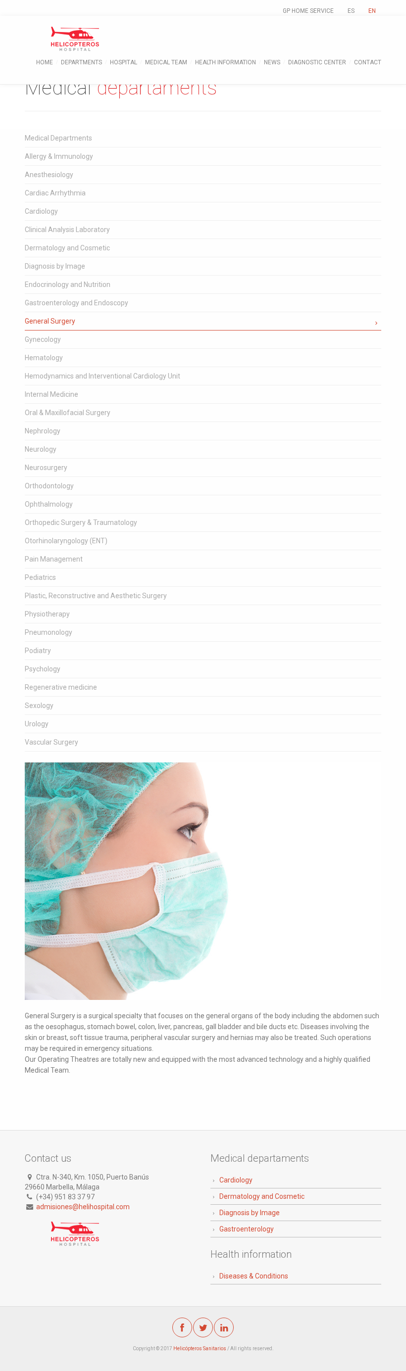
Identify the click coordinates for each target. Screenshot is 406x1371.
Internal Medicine (51, 394)
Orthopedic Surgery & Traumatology (81, 522)
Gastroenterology (246, 1229)
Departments (81, 62)
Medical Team (166, 62)
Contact (367, 62)
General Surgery (50, 321)
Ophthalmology (49, 504)
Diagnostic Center (317, 62)
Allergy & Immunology (59, 156)
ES (351, 11)
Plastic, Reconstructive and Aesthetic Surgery (96, 596)
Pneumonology (48, 632)
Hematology (44, 358)
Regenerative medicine (61, 687)
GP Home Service (308, 11)
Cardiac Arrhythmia (55, 193)
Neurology (40, 449)
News (272, 62)
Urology (37, 724)
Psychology (42, 669)
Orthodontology (49, 486)
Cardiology (41, 211)
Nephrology (42, 431)
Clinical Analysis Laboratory (67, 230)
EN (372, 11)
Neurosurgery (46, 468)
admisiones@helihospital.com (83, 1207)
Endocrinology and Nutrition (67, 284)
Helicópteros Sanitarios (199, 1348)
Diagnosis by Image (55, 266)
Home (44, 62)
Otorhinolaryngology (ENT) (66, 541)
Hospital (123, 62)
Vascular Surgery (51, 742)
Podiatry (38, 651)
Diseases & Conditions (253, 1276)
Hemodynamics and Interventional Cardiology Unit (102, 376)
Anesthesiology (49, 175)
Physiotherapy (47, 614)
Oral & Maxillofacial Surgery (67, 413)
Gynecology (43, 339)
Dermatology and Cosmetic (67, 248)
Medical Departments (58, 138)
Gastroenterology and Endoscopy (76, 303)
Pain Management (54, 559)
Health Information (225, 62)
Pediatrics (40, 577)
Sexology (39, 705)
